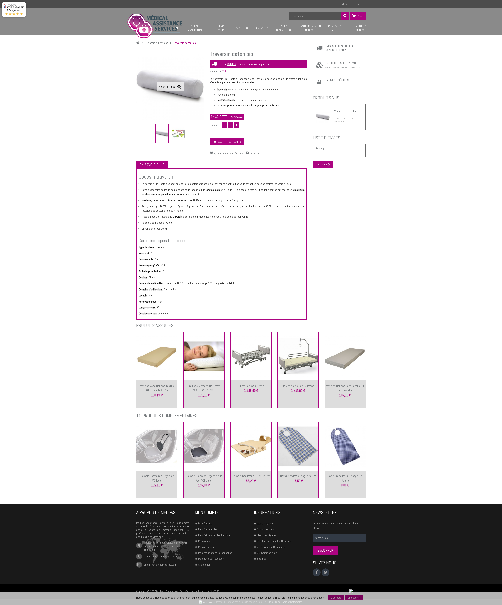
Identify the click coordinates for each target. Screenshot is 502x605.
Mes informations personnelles (215, 553)
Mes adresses (206, 547)
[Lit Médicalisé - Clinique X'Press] (251, 356)
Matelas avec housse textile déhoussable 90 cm (157, 388)
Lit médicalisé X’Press (251, 386)
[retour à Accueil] (139, 43)
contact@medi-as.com (163, 564)
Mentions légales (266, 535)
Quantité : (215, 125)
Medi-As (160, 591)
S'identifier (204, 564)
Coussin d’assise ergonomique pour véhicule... (204, 478)
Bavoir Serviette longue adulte (298, 476)
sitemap (261, 558)
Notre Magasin (265, 523)
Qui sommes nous (267, 553)
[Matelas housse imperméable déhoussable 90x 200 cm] (345, 356)
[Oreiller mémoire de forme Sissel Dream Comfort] (204, 356)
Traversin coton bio (345, 111)
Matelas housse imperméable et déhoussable (345, 388)
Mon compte (207, 512)
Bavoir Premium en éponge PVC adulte (345, 478)
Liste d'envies (326, 138)
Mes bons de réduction (211, 558)
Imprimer (255, 153)
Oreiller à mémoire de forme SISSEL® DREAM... (204, 388)
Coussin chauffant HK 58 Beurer (251, 476)
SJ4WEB (214, 591)
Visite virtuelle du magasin (271, 547)
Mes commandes (207, 529)
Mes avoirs (204, 541)
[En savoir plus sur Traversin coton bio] (323, 117)
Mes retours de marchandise (214, 535)
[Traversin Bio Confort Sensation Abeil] (162, 133)
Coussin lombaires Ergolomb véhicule (157, 478)
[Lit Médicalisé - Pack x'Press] (298, 356)
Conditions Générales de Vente (274, 541)
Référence (215, 71)
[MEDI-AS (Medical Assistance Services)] (154, 26)
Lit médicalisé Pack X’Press (298, 386)
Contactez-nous (266, 529)
